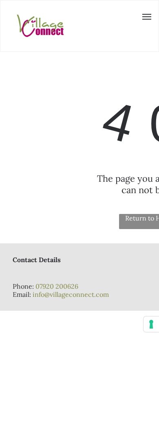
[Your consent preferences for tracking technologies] (151, 324)
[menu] (147, 17)
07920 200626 (56, 286)
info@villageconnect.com (71, 294)
